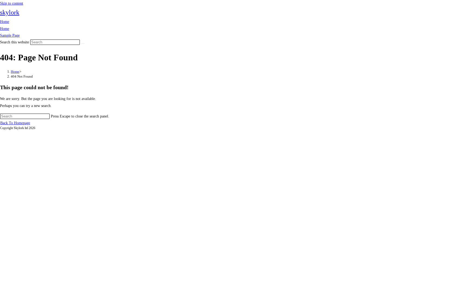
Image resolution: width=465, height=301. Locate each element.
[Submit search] (83, 43)
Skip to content (11, 3)
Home (4, 22)
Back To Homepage (15, 123)
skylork (9, 12)
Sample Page (10, 35)
